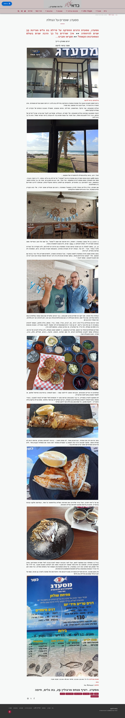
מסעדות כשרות (69, 693)
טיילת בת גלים (94, 696)
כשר (92, 693)
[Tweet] (30, 698)
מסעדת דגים (86, 693)
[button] (98, 11)
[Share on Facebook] (34, 698)
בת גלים (62, 693)
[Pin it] (27, 698)
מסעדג (96, 693)
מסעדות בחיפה (78, 693)
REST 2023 (111, 15)
